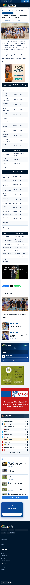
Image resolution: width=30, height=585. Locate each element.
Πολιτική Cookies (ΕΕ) (5, 574)
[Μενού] (27, 5)
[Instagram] (4, 1)
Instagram (10, 530)
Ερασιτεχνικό (4, 558)
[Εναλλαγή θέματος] (11, 1)
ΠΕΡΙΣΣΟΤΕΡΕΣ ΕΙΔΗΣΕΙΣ (14, 497)
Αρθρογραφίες (4, 555)
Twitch (3, 532)
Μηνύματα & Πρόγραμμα (9, 360)
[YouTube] (6, 1)
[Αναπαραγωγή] (3, 356)
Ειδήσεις (3, 542)
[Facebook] (2, 1)
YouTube (18, 530)
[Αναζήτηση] (8, 1)
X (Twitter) (24, 530)
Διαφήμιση (3, 571)
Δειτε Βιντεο (11, 514)
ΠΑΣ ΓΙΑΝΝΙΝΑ (4, 539)
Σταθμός (3, 567)
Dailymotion (10, 532)
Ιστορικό (3, 569)
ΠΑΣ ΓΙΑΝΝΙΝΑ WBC (10, 10)
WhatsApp (18, 286)
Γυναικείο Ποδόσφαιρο (6, 560)
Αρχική (3, 10)
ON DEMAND (25, 1)
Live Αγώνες (3, 546)
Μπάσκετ (3, 544)
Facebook (6, 286)
